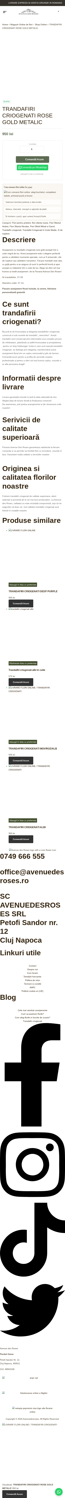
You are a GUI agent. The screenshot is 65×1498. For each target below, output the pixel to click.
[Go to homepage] (28, 12)
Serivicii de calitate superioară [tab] (21, 428)
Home (5, 24)
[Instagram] (32, 1201)
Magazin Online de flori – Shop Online (28, 24)
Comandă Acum (34, 159)
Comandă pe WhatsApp (34, 167)
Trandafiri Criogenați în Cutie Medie (40, 230)
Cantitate (32, 144)
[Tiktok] (32, 1276)
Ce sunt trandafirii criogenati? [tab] (21, 313)
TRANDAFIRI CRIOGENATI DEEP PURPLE (33, 591)
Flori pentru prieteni (21, 223)
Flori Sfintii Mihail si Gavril (42, 226)
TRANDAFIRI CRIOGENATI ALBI (27, 827)
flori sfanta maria (40, 223)
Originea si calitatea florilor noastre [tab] (29, 477)
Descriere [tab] (19, 240)
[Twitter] (32, 1342)
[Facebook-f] (32, 1126)
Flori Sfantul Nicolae (19, 226)
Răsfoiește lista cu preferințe (23, 663)
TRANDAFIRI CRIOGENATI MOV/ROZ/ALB (33, 748)
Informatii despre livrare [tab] (31, 382)
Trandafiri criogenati (11, 230)
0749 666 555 (22, 856)
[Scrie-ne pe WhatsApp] (59, 1492)
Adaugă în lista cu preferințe (31, 174)
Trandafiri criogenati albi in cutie (27, 670)
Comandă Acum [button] (21, 603)
